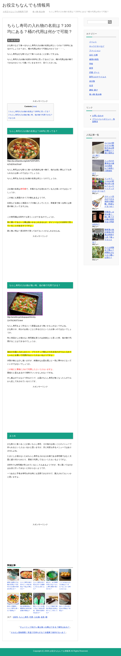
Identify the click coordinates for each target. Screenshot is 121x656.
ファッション (95, 51)
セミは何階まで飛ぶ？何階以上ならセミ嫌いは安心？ (109, 252)
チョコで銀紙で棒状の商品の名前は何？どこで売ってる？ (52, 609)
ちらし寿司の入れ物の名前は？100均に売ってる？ (29, 111)
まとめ (12, 118)
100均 (15, 617)
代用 (31, 617)
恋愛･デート (94, 72)
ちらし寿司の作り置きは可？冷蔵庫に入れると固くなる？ (39, 586)
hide (34, 106)
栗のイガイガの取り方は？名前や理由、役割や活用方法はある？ (39, 609)
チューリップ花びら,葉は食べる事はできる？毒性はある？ (45, 627)
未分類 (92, 81)
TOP (16, 12)
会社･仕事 (93, 55)
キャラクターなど (96, 46)
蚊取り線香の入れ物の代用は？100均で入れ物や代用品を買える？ (13, 586)
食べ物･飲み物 (13, 40)
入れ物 (37, 617)
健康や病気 (94, 59)
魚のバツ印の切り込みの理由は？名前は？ (65, 608)
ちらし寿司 (23, 617)
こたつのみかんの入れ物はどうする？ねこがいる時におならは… (65, 586)
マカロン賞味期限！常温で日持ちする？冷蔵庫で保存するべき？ (38, 632)
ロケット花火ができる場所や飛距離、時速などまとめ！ (109, 201)
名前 (42, 617)
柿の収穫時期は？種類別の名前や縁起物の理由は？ (26, 608)
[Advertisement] (40, 83)
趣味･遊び (93, 90)
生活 (91, 86)
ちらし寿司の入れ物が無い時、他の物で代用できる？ (30, 115)
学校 (91, 64)
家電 (91, 68)
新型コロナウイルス (97, 77)
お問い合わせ (98, 116)
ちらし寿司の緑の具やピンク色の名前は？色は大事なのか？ (26, 586)
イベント (93, 42)
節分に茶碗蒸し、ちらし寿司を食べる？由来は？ (13, 608)
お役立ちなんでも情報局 (26, 5)
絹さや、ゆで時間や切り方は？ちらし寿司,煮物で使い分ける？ (52, 586)
